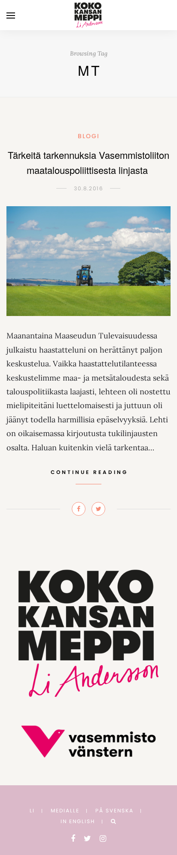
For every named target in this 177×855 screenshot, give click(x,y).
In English (78, 821)
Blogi (89, 136)
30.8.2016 (89, 188)
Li (32, 810)
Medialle (65, 810)
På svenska (114, 810)
